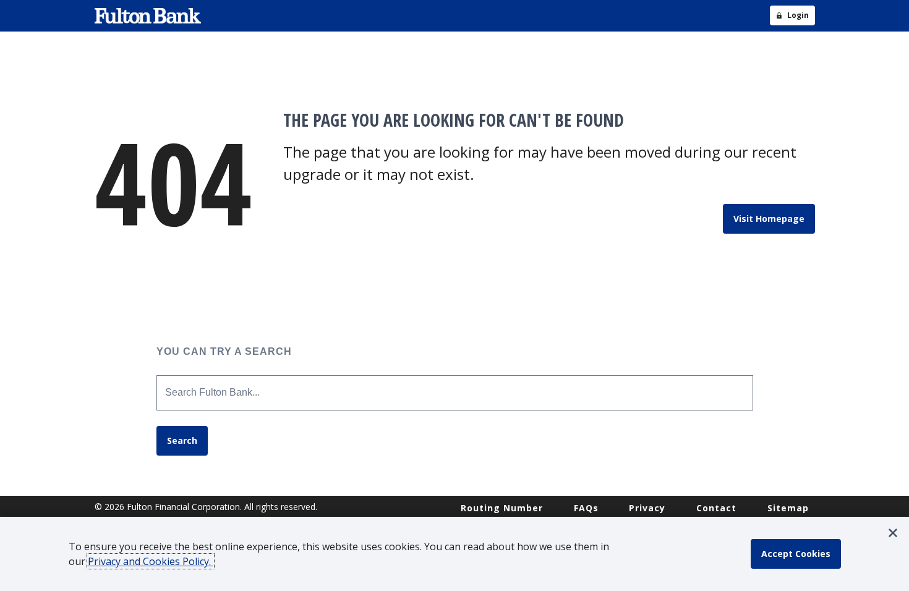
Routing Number (502, 508)
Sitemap (788, 508)
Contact (716, 508)
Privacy (647, 508)
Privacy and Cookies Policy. (150, 561)
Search (182, 440)
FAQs (586, 508)
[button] (893, 533)
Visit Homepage (768, 218)
